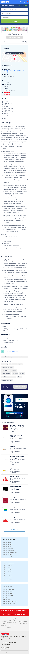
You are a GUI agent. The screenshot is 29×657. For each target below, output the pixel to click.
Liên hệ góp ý (4, 652)
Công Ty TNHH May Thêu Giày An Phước (17, 478)
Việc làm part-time (7, 591)
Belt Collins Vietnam (14, 491)
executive (15, 373)
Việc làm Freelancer (8, 595)
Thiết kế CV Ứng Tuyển (11, 351)
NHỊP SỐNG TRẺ (14, 619)
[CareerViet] (19, 614)
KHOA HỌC (20, 621)
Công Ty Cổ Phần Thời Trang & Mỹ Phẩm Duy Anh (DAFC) (17, 427)
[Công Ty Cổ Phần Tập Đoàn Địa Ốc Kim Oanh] (5, 449)
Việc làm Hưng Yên (7, 579)
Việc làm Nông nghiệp (8, 550)
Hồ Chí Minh (7, 50)
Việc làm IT (6, 597)
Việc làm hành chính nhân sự (10, 601)
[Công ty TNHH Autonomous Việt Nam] (5, 438)
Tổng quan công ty (12, 42)
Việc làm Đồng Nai (7, 571)
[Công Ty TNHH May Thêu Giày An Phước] (5, 479)
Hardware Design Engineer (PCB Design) (17, 457)
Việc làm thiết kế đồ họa (9, 603)
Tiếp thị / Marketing (8, 71)
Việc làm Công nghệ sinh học (10, 552)
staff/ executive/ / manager (9, 370)
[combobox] (14, 9)
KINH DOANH (9, 619)
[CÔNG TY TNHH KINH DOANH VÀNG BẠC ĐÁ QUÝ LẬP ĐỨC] (5, 500)
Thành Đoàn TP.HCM (5, 649)
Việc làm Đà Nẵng (7, 575)
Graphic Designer (14, 468)
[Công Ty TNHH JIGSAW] (5, 471)
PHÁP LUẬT (3, 625)
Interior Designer (14, 517)
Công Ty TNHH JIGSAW (15, 469)
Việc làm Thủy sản (7, 554)
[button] (24, 2)
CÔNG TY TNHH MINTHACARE (14, 34)
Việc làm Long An (7, 573)
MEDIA (3, 619)
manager (22, 373)
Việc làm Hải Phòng (8, 577)
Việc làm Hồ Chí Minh (8, 565)
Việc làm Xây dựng (7, 544)
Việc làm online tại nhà (8, 589)
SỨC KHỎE (20, 623)
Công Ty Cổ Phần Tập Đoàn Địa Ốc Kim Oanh (18, 449)
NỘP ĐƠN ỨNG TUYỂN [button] (14, 37)
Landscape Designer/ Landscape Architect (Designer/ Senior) (15, 488)
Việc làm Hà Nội (7, 568)
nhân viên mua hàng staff (16, 364)
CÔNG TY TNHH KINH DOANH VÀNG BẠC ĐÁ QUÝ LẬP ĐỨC (18, 500)
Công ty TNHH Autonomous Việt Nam (17, 439)
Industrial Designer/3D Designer (16, 435)
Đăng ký (20, 5)
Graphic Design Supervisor (17, 425)
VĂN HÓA (14, 622)
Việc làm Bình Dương (8, 569)
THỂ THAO (20, 619)
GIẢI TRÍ (14, 625)
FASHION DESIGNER (15, 476)
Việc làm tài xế (6, 599)
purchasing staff (6, 373)
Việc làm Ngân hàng (8, 548)
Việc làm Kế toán (7, 542)
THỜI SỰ (4, 621)
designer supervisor (7, 380)
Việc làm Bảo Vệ (7, 546)
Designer (12, 446)
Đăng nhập (25, 5)
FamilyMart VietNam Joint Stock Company (17, 510)
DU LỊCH (9, 627)
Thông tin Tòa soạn (5, 647)
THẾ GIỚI (4, 623)
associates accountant (8, 367)
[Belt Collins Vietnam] (5, 489)
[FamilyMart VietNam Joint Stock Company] (5, 510)
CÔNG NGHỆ (9, 622)
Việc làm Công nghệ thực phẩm (10, 556)
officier (19, 377)
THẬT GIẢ (25, 623)
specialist (4, 377)
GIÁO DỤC (25, 619)
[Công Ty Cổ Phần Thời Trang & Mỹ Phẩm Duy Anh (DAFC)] (5, 428)
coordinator (12, 377)
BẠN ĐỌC (25, 621)
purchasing (5, 364)
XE (9, 625)
